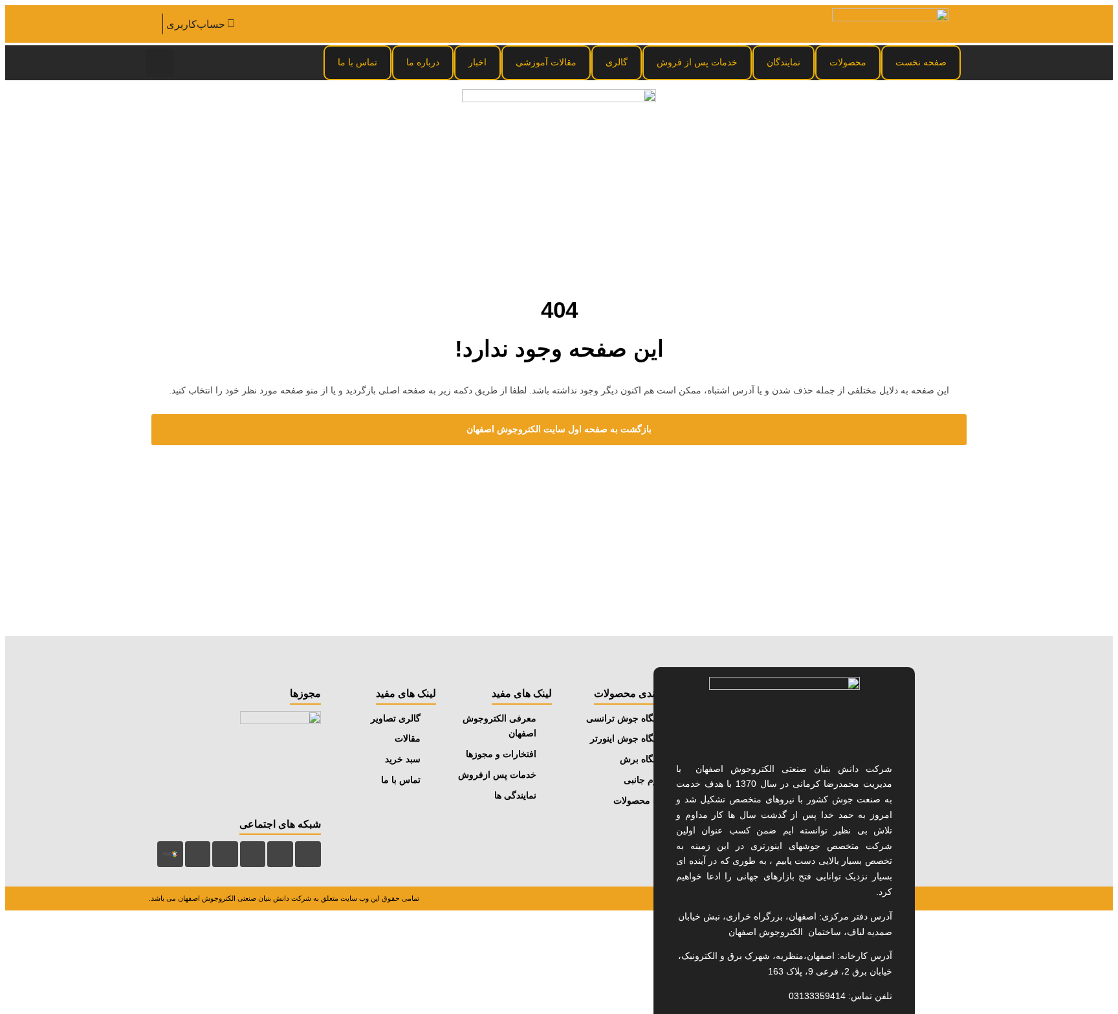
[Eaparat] (198, 854)
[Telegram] (280, 854)
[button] (159, 63)
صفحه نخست (921, 62)
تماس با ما (357, 62)
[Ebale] (225, 854)
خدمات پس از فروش (697, 62)
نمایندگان (783, 62)
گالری (617, 62)
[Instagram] (308, 854)
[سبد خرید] (153, 24)
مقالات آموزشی (546, 62)
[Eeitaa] (253, 854)
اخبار (477, 62)
